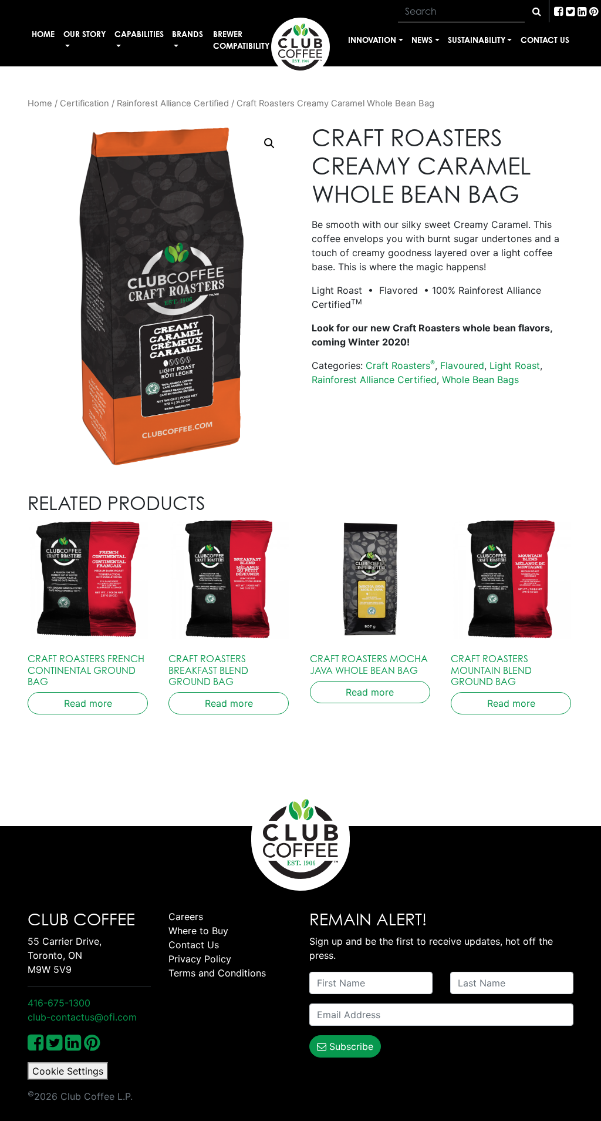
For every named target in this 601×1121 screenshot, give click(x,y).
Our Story (84, 34)
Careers (185, 916)
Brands (187, 34)
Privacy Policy (199, 959)
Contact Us (545, 40)
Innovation (372, 40)
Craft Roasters (400, 365)
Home (43, 34)
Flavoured (462, 365)
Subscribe (349, 1046)
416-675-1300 (59, 1003)
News (422, 40)
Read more (88, 703)
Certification (84, 103)
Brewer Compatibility (241, 40)
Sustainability (476, 40)
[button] (269, 143)
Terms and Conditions (217, 973)
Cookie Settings (67, 1071)
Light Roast (514, 365)
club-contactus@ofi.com (82, 1017)
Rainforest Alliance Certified (173, 103)
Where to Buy (198, 931)
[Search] (537, 11)
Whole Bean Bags (480, 379)
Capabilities (139, 34)
